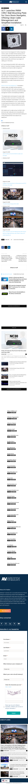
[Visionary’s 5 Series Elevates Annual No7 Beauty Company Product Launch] (5, 759)
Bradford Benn (10, 441)
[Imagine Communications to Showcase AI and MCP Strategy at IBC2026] (4, 363)
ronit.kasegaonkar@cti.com (14, 526)
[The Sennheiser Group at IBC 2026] (4, 369)
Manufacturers (6, 6)
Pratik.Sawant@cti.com (12, 514)
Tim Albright (10, 545)
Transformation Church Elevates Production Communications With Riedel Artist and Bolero (17, 773)
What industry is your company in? (12, 664)
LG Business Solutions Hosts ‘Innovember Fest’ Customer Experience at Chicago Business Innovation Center (21, 258)
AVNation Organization (13, 417)
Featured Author (11, 465)
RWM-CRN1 (7, 239)
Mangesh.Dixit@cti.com (13, 490)
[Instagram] (5, 623)
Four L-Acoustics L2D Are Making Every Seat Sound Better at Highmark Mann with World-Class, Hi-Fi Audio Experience (13, 747)
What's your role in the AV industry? (13, 674)
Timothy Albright (11, 551)
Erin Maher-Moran (11, 459)
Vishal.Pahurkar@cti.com (13, 563)
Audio (2, 750)
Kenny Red (10, 478)
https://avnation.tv (10, 547)
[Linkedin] (12, 29)
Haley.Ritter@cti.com (12, 472)
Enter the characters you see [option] (13, 685)
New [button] (7, 687)
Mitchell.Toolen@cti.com (13, 502)
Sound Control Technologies (19, 239)
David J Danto (10, 453)
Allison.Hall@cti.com (12, 411)
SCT (11, 239)
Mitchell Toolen (11, 496)
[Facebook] (3, 29)
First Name (6, 639)
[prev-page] (2, 298)
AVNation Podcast (11, 423)
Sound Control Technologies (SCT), (9, 85)
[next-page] (4, 298)
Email (4, 655)
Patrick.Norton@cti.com (13, 508)
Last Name (6, 647)
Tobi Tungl (9, 557)
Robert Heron (10, 520)
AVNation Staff (5, 25)
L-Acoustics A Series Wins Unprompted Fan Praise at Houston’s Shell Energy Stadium (18, 766)
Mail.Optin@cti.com (12, 484)
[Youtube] (18, 623)
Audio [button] (10, 687)
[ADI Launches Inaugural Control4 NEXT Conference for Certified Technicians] (4, 287)
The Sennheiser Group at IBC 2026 (16, 368)
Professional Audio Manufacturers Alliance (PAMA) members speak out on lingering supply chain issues (6, 258)
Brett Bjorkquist (11, 447)
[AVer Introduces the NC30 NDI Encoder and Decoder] (14, 340)
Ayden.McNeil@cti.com (12, 435)
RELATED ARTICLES (7, 274)
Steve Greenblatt (11, 539)
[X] (7, 29)
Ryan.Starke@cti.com (12, 533)
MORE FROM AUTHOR (19, 274)
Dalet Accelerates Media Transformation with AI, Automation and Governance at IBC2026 (18, 382)
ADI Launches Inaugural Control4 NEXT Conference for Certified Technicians (17, 287)
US (1, 6)
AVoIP (11, 760)
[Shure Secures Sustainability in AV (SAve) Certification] (4, 293)
